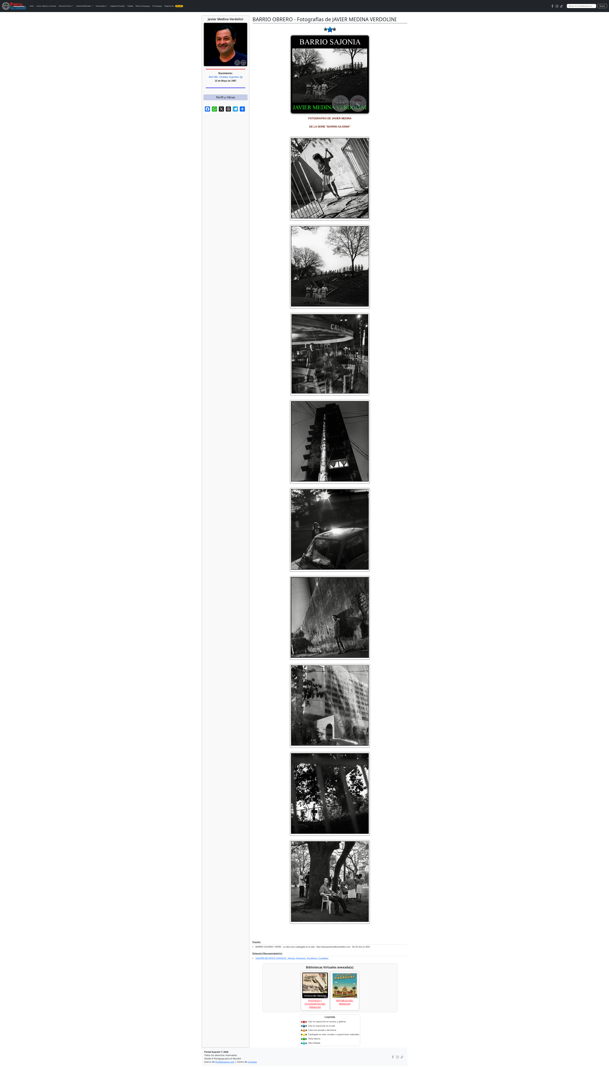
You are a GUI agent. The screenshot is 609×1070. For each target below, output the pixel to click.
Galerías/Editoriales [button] (84, 6)
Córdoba (223, 77)
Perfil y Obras (225, 97)
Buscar (602, 6)
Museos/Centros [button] (65, 6)
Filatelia (130, 6)
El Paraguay (157, 6)
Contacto (252, 1062)
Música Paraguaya (143, 6)
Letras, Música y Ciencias (46, 6)
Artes (32, 6)
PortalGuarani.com (224, 1062)
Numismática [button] (101, 6)
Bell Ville (213, 77)
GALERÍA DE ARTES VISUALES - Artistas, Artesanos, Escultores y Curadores (291, 958)
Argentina (234, 77)
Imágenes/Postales (117, 6)
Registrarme (173, 6)
